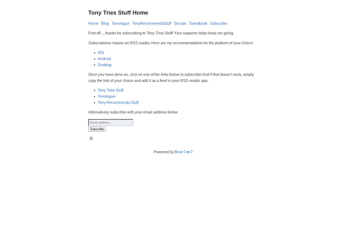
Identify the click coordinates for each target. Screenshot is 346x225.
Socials (180, 23)
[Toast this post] (91, 139)
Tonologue (120, 23)
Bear (184, 152)
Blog (105, 23)
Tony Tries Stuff (110, 90)
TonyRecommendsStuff (151, 23)
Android (104, 59)
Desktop (105, 65)
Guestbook (198, 23)
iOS (101, 53)
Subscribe (218, 23)
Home (93, 23)
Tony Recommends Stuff (118, 102)
